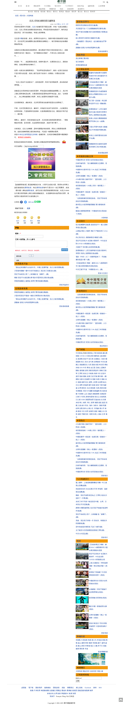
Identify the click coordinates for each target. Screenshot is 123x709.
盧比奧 (104, 353)
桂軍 (77, 408)
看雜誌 (58, 690)
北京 (33, 27)
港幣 (81, 385)
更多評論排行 (64, 285)
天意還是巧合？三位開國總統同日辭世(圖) (91, 28)
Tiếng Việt (65, 696)
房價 (101, 388)
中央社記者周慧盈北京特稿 (27, 134)
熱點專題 (42, 9)
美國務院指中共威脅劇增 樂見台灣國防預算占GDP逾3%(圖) (98, 94)
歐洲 (70, 693)
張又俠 (90, 359)
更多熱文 (104, 475)
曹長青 (81, 649)
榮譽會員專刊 (83, 22)
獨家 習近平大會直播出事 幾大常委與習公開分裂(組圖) (34, 277)
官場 (95, 376)
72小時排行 (69, 6)
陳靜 (90, 643)
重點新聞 (37, 6)
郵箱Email (78, 678)
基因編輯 (96, 391)
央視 (77, 402)
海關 (96, 402)
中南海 (90, 373)
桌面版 (23, 688)
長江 (82, 362)
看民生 (55, 11)
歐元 (104, 382)
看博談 (61, 11)
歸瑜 (104, 640)
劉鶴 (101, 370)
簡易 (89, 640)
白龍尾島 (103, 397)
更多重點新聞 (103, 153)
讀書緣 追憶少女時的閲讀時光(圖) (26, 302)
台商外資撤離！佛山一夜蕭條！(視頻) (89, 176)
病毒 (77, 356)
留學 (92, 402)
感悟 (79, 414)
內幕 (95, 373)
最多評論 (80, 6)
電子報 (30, 688)
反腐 (88, 376)
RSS (100, 688)
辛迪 (86, 649)
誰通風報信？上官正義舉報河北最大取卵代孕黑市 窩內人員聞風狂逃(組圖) (98, 112)
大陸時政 (30, 16)
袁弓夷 (90, 362)
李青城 (87, 646)
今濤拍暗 (84, 640)
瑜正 (92, 646)
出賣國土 (97, 359)
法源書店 (52, 690)
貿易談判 (95, 370)
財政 (93, 385)
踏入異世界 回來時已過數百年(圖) (88, 38)
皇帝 (86, 411)
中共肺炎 (79, 353)
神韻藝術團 (45, 690)
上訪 (85, 394)
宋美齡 (96, 408)
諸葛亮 (91, 411)
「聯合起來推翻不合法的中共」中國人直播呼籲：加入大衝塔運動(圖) (39, 267)
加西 (74, 693)
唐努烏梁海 (90, 397)
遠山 (79, 643)
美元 (86, 382)
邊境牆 (81, 370)
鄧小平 (101, 408)
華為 (88, 368)
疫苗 (97, 365)
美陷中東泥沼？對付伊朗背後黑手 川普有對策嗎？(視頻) (98, 626)
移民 (84, 402)
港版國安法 (83, 365)
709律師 (80, 394)
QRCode (31, 202)
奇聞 (91, 414)
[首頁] (61, 3)
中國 (20, 38)
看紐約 (67, 11)
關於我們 (39, 688)
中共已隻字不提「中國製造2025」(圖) (89, 269)
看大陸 (30, 11)
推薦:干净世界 (35, 690)
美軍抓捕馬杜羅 (81, 65)
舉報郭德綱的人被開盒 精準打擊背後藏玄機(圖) (31, 281)
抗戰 (81, 408)
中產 (101, 385)
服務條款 (47, 688)
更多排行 (104, 537)
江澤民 (80, 373)
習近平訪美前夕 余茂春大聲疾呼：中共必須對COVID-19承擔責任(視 (98, 556)
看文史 (80, 11)
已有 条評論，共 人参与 (25, 239)
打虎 (92, 376)
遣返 (100, 402)
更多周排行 (104, 346)
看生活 (86, 11)
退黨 (93, 365)
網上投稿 (79, 688)
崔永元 (85, 373)
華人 (81, 402)
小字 (67, 24)
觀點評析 (86, 671)
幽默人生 (101, 411)
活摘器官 (103, 394)
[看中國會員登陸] (41, 175)
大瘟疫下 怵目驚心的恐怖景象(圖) (88, 247)
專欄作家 (52, 9)
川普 (95, 353)
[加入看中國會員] (41, 170)
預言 (87, 414)
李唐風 (95, 643)
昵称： (18, 233)
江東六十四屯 (80, 397)
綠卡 (83, 405)
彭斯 (86, 370)
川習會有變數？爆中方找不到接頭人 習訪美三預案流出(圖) (35, 271)
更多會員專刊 (103, 51)
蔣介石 (91, 408)
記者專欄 (101, 6)
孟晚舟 (103, 368)
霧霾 (91, 391)
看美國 (42, 11)
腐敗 (84, 376)
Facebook (88, 688)
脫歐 (103, 379)
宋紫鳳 (78, 640)
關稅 (77, 370)
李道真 (99, 640)
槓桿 (83, 382)
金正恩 (92, 368)
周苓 (86, 643)
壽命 (100, 414)
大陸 (84, 391)
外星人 (95, 414)
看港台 (49, 11)
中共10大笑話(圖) (82, 534)
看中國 (100, 376)
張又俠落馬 (80, 62)
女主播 (103, 399)
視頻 (61, 9)
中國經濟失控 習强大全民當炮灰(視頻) (89, 160)
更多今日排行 (103, 273)
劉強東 (92, 388)
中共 (84, 368)
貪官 (77, 376)
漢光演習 (90, 356)
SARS (83, 399)
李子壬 (100, 646)
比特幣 (100, 382)
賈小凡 (94, 640)
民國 (104, 405)
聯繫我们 (70, 688)
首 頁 (20, 6)
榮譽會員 (28, 187)
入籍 (79, 405)
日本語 (71, 696)
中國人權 (100, 671)
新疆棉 (78, 362)
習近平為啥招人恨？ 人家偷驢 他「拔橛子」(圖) (31, 274)
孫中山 (85, 408)
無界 (91, 690)
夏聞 (83, 643)
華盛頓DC (65, 693)
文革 (103, 414)
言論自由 (97, 399)
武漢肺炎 (89, 353)
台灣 (79, 388)
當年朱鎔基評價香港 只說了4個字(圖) (89, 527)
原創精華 (70, 9)
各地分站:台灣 (52, 693)
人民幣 (95, 382)
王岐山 (98, 368)
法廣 (81, 379)
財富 (97, 385)
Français (59, 696)
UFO (81, 368)
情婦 (81, 376)
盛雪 (103, 643)
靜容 (83, 646)
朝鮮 (94, 379)
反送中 (103, 373)
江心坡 (78, 399)
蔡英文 (83, 388)
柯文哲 (101, 365)
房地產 (85, 385)
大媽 (97, 388)
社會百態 (93, 671)
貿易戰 (80, 359)
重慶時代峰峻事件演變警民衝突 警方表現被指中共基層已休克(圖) (98, 76)
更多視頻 (104, 633)
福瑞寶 (74, 690)
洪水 (86, 362)
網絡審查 (96, 394)
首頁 (16, 16)
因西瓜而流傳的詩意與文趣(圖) (87, 25)
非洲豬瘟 (79, 391)
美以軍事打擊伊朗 (82, 58)
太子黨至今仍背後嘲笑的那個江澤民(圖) (90, 530)
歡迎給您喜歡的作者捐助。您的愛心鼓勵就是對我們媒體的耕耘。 (37, 142)
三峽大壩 (104, 359)
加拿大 (98, 379)
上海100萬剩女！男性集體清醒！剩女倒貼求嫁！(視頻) (98, 566)
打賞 (58, 24)
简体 (104, 2)
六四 (89, 365)
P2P (87, 391)
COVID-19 (83, 356)
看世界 (73, 11)
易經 (96, 411)
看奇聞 (92, 11)
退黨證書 (80, 690)
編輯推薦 (91, 6)
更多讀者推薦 (64, 306)
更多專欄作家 (103, 652)
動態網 (86, 690)
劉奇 (79, 411)
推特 (95, 688)
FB (91, 379)
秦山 (79, 646)
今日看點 (47, 6)
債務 (79, 382)
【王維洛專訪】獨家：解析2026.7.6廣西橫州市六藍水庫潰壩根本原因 (98, 85)
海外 (91, 405)
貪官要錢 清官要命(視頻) (98, 598)
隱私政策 (56, 688)
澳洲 (100, 405)
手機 (83, 414)
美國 (90, 370)
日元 (77, 385)
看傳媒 (69, 690)
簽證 (103, 402)
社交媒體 (86, 379)
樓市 (90, 385)
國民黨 (96, 356)
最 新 (28, 6)
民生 (87, 405)
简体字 (52, 696)
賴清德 (99, 353)
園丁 (99, 643)
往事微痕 (97, 362)
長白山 (96, 397)
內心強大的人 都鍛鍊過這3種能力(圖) (89, 237)
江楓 (95, 646)
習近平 (85, 359)
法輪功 (90, 394)
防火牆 (102, 391)
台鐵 (101, 356)
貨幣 (90, 382)
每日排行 (58, 6)
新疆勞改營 (90, 399)
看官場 (36, 11)
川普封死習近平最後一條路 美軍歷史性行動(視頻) (32, 296)
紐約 (59, 693)
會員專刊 (81, 9)
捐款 (63, 688)
